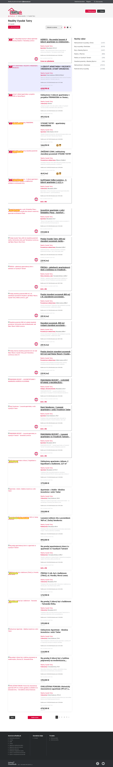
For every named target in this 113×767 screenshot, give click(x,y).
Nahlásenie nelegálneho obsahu (17, 750)
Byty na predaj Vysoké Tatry (46, 58)
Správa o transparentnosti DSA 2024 (17, 752)
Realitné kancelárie (80, 1)
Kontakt (36, 738)
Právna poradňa (54, 738)
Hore (12, 717)
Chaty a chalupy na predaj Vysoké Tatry (49, 286)
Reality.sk (12, 16)
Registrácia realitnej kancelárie (16, 745)
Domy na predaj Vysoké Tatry (47, 536)
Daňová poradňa (54, 740)
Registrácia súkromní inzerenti (16, 747)
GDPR (11, 741)
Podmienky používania (15, 738)
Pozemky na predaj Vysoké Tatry (48, 170)
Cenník (11, 743)
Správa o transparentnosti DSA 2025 (17, 754)
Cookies (11, 740)
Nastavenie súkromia (14, 749)
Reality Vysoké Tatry (46, 46)
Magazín (88, 1)
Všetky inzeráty (22, 16)
